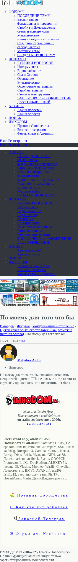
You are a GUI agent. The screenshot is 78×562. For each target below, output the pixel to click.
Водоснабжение (29, 70)
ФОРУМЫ (16, 12)
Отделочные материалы (35, 86)
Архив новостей (29, 110)
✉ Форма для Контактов (39, 533)
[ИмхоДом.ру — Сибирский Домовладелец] (21, 4)
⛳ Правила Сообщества (39, 495)
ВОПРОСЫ (17, 59)
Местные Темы (28, 51)
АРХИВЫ (16, 106)
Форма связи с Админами (36, 133)
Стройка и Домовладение (36, 27)
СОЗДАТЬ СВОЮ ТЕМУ (36, 55)
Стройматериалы (30, 90)
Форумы (23, 326)
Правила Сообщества (33, 126)
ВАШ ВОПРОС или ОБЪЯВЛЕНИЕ (44, 98)
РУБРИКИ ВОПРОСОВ (35, 63)
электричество (28, 35)
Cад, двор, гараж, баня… (35, 43)
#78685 (22, 341)
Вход (3, 141)
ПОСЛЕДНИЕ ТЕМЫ (33, 15)
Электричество (28, 82)
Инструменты (27, 67)
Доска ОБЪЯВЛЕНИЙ (33, 102)
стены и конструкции (33, 31)
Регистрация (17, 141)
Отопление (25, 78)
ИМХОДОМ (18, 122)
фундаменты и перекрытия (37, 23)
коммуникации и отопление (38, 39)
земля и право (27, 19)
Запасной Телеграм (41, 518)
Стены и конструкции (33, 94)
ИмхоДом (7, 326)
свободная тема (28, 47)
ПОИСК (15, 118)
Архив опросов (28, 114)
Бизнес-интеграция (31, 129)
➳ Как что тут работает (39, 506)
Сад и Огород (27, 74)
